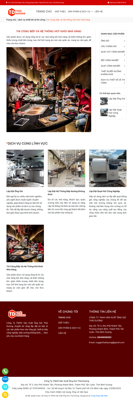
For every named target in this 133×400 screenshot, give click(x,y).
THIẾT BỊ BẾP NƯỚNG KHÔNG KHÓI (111, 73)
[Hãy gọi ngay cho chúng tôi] (3, 371)
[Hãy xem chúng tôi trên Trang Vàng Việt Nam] (3, 395)
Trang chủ (11, 19)
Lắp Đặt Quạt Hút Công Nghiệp (115, 112)
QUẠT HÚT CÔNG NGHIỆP (113, 52)
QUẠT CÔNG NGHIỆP (110, 66)
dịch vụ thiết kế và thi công (31, 19)
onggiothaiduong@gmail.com (110, 342)
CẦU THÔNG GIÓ (109, 46)
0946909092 (104, 337)
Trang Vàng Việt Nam (99, 396)
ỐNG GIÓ (105, 40)
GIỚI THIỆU (60, 11)
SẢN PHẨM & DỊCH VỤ (79, 11)
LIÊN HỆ (99, 11)
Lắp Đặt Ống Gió (117, 98)
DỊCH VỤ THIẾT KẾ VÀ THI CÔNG (113, 81)
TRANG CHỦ (44, 11)
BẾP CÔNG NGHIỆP (110, 60)
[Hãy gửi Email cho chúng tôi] (3, 387)
